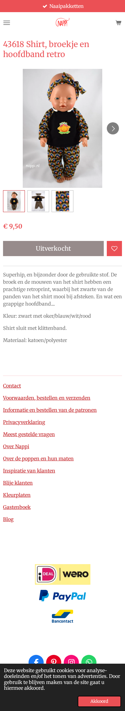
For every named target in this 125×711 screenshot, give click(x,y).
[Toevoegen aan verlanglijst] (114, 248)
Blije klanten (18, 483)
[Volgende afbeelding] (113, 128)
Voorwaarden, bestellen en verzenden (46, 398)
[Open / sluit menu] (6, 22)
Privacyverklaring (24, 422)
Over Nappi (16, 446)
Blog (8, 519)
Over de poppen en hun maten (38, 458)
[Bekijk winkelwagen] (118, 22)
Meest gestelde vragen (29, 434)
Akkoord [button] (99, 701)
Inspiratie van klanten (29, 471)
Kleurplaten (17, 495)
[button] (14, 201)
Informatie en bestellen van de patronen (50, 410)
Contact (12, 386)
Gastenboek (17, 507)
